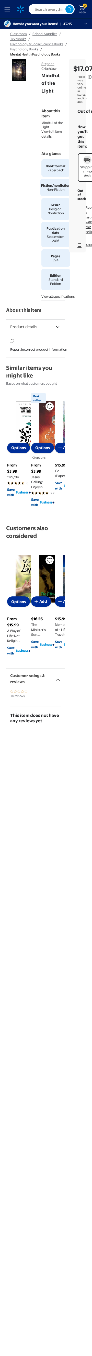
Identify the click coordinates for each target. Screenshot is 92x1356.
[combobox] (52, 9)
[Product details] (58, 327)
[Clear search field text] (61, 9)
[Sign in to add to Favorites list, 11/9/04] (49, 406)
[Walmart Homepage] (20, 9)
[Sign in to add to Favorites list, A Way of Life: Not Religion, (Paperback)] (49, 560)
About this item (23, 310)
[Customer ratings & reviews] (58, 678)
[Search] (69, 9)
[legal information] (90, 77)
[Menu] (8, 9)
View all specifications (58, 296)
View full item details (51, 133)
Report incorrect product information (38, 349)
